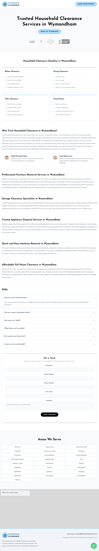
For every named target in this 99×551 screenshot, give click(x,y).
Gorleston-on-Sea (49, 451)
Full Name (49, 365)
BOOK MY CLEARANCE (49, 31)
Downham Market (18, 459)
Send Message (50, 414)
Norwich (17, 447)
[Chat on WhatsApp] (94, 546)
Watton (81, 463)
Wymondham (49, 455)
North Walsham (81, 455)
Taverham (17, 455)
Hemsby (81, 471)
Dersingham (81, 476)
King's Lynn (49, 447)
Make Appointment (86, 4)
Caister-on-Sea (18, 463)
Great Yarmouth (81, 447)
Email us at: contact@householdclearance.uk (82, 534)
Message (49, 400)
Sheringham (81, 467)
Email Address (49, 374)
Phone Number (49, 383)
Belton (17, 480)
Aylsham (49, 471)
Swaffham (17, 471)
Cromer (49, 467)
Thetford (17, 451)
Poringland (49, 476)
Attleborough (49, 459)
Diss (81, 459)
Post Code (49, 391)
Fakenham (17, 467)
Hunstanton (50, 463)
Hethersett (17, 476)
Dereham (81, 451)
